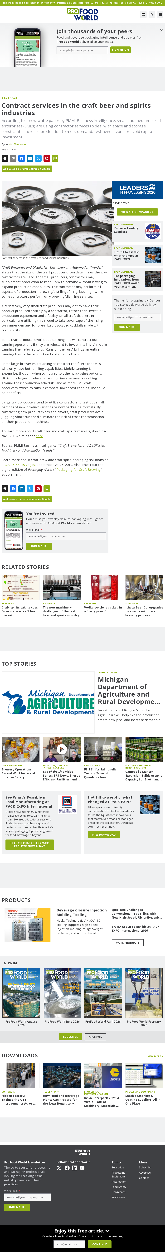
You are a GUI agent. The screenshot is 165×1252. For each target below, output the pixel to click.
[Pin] (47, 158)
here (39, 436)
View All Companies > (137, 212)
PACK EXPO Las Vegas (18, 465)
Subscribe (70, 1037)
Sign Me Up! (120, 49)
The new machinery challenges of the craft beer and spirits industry (61, 611)
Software (131, 603)
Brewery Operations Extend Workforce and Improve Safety (18, 773)
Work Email (34, 529)
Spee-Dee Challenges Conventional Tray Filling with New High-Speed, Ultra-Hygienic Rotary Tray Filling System (136, 914)
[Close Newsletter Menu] (161, 30)
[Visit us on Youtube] (82, 1168)
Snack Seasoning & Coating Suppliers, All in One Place (142, 1099)
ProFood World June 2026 (62, 1021)
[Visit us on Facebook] (67, 1168)
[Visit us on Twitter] (59, 1168)
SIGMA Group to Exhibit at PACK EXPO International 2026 (136, 928)
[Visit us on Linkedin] (74, 1168)
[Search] (152, 14)
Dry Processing (12, 765)
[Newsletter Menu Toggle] (143, 14)
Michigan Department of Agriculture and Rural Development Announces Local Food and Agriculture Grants (130, 690)
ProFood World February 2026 (144, 1023)
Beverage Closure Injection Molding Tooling (82, 912)
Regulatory (92, 765)
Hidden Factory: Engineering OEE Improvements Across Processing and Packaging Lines (18, 1100)
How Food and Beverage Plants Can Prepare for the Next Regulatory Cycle (61, 1100)
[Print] (5, 158)
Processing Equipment (140, 1091)
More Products (128, 943)
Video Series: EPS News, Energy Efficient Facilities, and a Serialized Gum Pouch (61, 775)
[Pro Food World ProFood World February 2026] (144, 993)
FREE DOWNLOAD (104, 834)
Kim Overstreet (18, 144)
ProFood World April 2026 (103, 1021)
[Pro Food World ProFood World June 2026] (62, 993)
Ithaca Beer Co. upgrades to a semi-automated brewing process (144, 611)
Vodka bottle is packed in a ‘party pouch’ (103, 609)
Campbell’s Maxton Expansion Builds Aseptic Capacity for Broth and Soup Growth (143, 775)
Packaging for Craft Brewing (79, 469)
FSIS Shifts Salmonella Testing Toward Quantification (100, 773)
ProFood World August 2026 (21, 1023)
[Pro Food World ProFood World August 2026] (21, 993)
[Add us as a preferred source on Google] (55, 158)
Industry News (107, 672)
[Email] (13, 158)
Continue (99, 1244)
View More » (156, 1056)
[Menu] (160, 14)
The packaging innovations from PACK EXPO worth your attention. (126, 281)
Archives (95, 1037)
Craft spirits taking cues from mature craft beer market (20, 611)
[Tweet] (38, 158)
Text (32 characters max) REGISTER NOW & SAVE (29, 844)
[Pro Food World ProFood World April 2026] (103, 993)
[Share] (21, 158)
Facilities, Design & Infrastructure (55, 766)
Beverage (10, 98)
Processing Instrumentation (96, 1093)
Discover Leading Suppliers (126, 230)
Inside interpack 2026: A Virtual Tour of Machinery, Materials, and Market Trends (101, 1102)
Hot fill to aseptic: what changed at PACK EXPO (127, 255)
